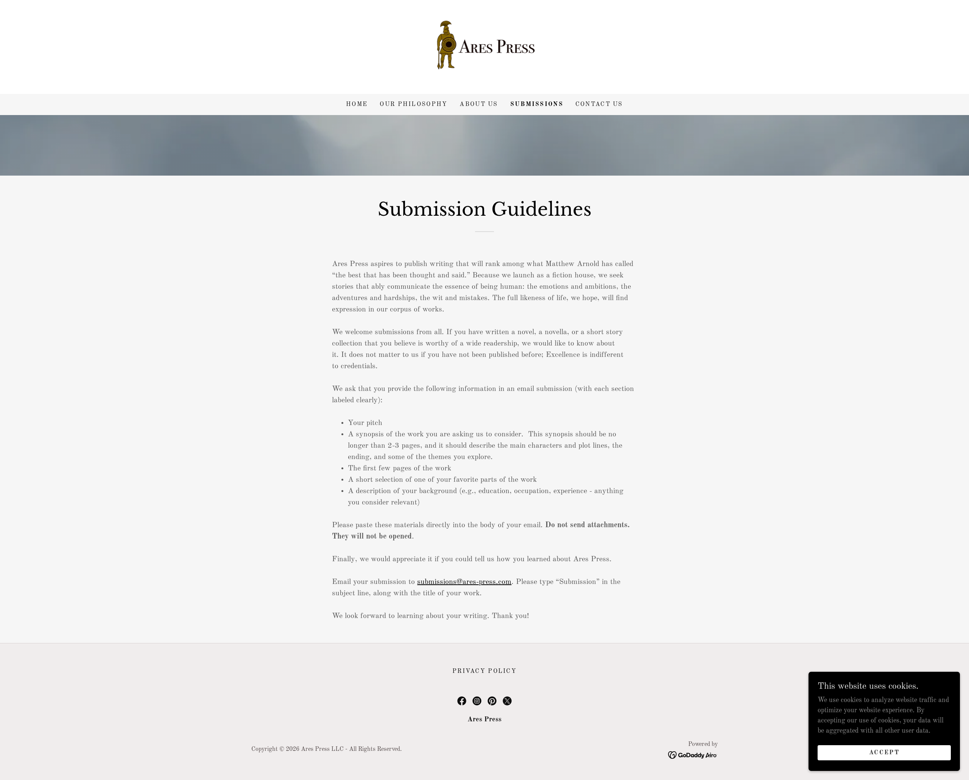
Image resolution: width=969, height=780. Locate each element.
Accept (884, 753)
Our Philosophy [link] (413, 104)
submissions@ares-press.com (464, 582)
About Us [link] (479, 104)
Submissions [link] (536, 104)
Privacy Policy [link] (484, 671)
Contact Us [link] (599, 104)
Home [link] (357, 104)
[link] (484, 46)
